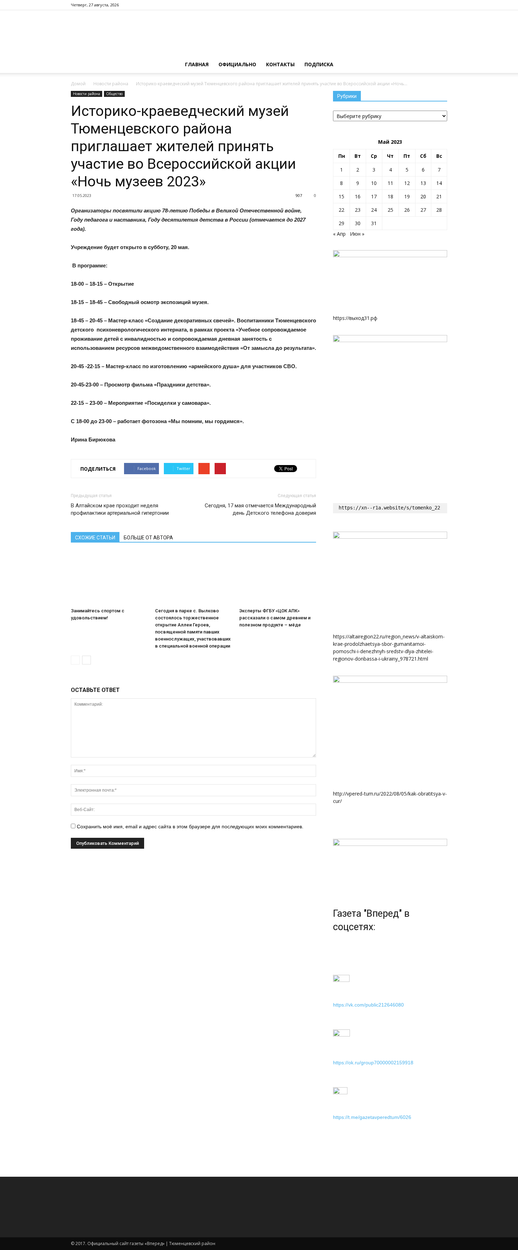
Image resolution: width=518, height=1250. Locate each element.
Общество (114, 93)
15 (341, 196)
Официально (237, 64)
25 (390, 209)
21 (439, 196)
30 (357, 223)
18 (390, 196)
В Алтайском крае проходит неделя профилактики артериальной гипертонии (120, 509)
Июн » (357, 233)
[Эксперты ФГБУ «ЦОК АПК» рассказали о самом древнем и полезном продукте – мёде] (277, 578)
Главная (197, 64)
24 (374, 209)
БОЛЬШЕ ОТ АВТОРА (148, 537)
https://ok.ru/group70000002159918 (373, 1062)
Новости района (110, 84)
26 (407, 209)
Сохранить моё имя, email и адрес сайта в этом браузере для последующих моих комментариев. (190, 826)
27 (423, 209)
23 (357, 209)
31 (374, 223)
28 (439, 209)
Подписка (318, 64)
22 (341, 209)
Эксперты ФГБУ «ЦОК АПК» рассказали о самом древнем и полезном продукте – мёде (274, 617)
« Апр (339, 233)
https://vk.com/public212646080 (368, 1005)
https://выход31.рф (355, 318)
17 (374, 196)
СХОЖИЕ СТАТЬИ (95, 537)
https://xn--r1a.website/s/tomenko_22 (389, 507)
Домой (78, 84)
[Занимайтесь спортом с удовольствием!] (109, 578)
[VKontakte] (442, 5)
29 (341, 223)
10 (374, 183)
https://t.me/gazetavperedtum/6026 (372, 1117)
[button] (438, 64)
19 (407, 196)
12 (407, 183)
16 (357, 196)
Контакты (280, 64)
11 (390, 183)
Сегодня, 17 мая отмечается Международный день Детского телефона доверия (260, 509)
